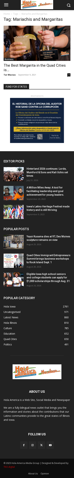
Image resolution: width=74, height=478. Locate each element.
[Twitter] (41, 445)
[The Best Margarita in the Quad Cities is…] (37, 43)
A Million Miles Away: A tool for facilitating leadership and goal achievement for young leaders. (45, 191)
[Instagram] (32, 445)
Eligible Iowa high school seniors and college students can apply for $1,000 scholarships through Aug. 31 (48, 278)
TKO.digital (9, 466)
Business (9, 59)
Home (7, 13)
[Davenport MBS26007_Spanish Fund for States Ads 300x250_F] (37, 142)
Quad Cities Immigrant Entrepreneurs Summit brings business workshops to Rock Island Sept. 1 (48, 259)
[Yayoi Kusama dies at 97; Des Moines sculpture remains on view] (14, 242)
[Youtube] (50, 445)
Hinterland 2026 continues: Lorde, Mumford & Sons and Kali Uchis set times (47, 172)
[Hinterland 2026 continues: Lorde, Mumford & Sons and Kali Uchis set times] (14, 174)
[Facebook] (23, 445)
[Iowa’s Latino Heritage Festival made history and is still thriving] (14, 212)
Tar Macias (10, 74)
